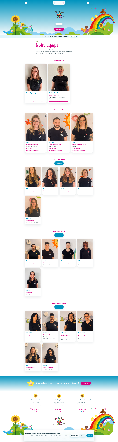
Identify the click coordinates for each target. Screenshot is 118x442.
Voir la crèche (59, 163)
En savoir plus (76, 36)
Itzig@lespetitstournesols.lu (55, 150)
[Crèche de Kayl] (35, 396)
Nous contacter (59, 29)
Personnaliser (74, 435)
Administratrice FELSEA (31, 97)
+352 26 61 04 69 (76, 148)
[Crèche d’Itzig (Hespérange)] (59, 396)
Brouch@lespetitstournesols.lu (79, 150)
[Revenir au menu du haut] (59, 421)
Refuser (83, 435)
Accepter (90, 435)
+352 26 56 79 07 (29, 148)
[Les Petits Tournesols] (59, 15)
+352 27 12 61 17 (52, 148)
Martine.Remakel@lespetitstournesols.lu (58, 101)
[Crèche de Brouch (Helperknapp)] (82, 396)
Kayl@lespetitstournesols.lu (32, 150)
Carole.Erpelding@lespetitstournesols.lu (35, 101)
